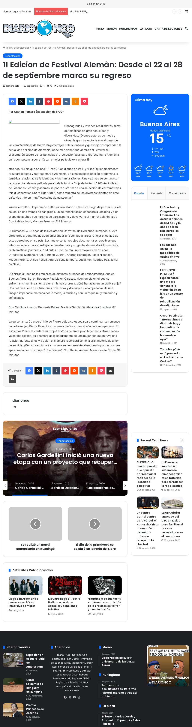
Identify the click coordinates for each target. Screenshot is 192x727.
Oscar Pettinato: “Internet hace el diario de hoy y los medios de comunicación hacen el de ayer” (171, 327)
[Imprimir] (12, 379)
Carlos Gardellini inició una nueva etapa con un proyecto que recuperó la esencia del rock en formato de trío (65, 465)
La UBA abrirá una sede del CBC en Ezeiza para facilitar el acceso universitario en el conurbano (172, 524)
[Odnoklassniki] (75, 101)
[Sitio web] (14, 407)
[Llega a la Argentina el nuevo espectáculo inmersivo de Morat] (26, 585)
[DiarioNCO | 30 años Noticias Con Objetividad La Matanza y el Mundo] (39, 28)
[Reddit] (57, 101)
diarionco (11, 85)
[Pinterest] (48, 101)
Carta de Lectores (168, 28)
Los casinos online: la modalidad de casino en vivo (170, 251)
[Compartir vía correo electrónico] (110, 370)
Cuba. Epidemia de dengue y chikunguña (34, 686)
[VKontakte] (66, 101)
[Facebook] (12, 101)
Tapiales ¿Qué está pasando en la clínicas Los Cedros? (171, 355)
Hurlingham (128, 28)
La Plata (146, 28)
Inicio (100, 28)
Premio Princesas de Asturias (35, 709)
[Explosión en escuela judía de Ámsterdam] (13, 660)
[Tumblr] (39, 101)
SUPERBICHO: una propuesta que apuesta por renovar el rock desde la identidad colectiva (147, 474)
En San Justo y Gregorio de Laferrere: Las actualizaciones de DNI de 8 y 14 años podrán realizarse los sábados (171, 221)
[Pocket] (84, 101)
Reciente (157, 193)
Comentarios (177, 193)
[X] (21, 101)
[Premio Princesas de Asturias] (13, 710)
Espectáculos (21, 47)
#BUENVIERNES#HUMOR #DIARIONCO (92, 11)
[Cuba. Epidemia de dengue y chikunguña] (13, 685)
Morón (111, 28)
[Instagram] (78, 697)
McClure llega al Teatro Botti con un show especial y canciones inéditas (64, 604)
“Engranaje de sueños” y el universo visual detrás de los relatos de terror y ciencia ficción (104, 604)
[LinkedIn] (30, 101)
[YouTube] (74, 697)
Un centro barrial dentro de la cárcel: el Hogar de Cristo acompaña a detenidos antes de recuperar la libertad (148, 528)
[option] (65, 458)
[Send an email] (17, 85)
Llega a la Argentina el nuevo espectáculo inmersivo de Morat (24, 602)
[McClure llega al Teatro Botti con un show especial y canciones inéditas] (65, 585)
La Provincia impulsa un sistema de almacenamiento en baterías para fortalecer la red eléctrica (172, 474)
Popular (139, 193)
